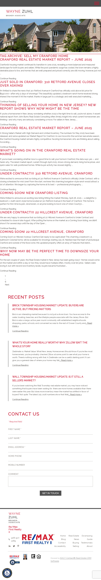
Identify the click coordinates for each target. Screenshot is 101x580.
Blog (63, 539)
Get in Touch (50, 493)
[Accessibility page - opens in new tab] (15, 563)
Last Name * (14, 438)
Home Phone (15, 456)
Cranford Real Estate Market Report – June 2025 (46, 59)
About (89, 546)
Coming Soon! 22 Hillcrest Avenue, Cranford (42, 231)
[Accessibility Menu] (7, 573)
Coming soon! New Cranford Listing (34, 193)
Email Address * (16, 447)
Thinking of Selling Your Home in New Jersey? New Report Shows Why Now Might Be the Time (48, 106)
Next (7, 285)
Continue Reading (8, 78)
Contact (62, 543)
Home (63, 536)
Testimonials (86, 543)
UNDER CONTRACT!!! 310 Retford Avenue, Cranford (46, 173)
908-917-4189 (15, 539)
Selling (76, 546)
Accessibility (60, 546)
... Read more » (66, 360)
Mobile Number (16, 465)
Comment (13, 474)
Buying (76, 543)
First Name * (14, 429)
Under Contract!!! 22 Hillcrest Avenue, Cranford (46, 212)
